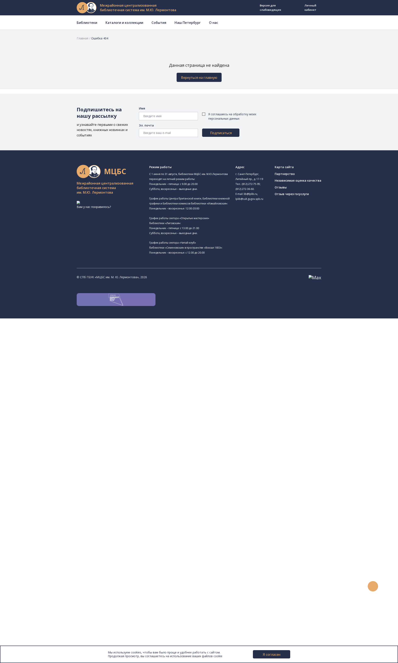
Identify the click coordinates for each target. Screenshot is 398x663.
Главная (82, 38)
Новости (19, 555)
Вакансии (20, 630)
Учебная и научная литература (42, 467)
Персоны (19, 574)
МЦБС (17, 616)
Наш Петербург (188, 22)
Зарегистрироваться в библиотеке (44, 523)
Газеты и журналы (33, 472)
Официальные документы (31, 639)
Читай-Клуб (32, 397)
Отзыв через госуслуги (292, 194)
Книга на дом (29, 537)
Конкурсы (20, 560)
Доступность (22, 625)
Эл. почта (146, 125)
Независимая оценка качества (298, 180)
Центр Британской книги (41, 425)
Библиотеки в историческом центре (52, 597)
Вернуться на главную (199, 77)
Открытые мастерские (40, 411)
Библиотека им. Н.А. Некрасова (46, 369)
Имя (142, 108)
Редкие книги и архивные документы (46, 476)
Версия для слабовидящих (270, 8)
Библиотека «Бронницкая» (48, 383)
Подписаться (221, 133)
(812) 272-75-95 (251, 184)
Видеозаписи (22, 583)
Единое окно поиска (34, 444)
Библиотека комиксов (39, 430)
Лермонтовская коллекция (45, 490)
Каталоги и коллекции (124, 22)
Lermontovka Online (27, 579)
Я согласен (271, 654)
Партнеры (20, 634)
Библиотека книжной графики (45, 421)
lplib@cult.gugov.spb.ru (249, 199)
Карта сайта (284, 167)
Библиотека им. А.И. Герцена (44, 373)
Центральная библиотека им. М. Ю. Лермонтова (58, 330)
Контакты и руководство (31, 620)
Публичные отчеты (26, 644)
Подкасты (20, 588)
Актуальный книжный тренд (39, 546)
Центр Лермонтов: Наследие (44, 402)
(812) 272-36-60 (244, 189)
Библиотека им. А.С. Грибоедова (47, 355)
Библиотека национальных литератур (57, 416)
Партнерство (285, 174)
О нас (213, 22)
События (159, 22)
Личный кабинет (310, 8)
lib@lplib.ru (250, 194)
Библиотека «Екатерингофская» (52, 339)
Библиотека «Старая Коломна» (46, 364)
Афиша (18, 569)
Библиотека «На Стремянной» (51, 344)
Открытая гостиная (38, 406)
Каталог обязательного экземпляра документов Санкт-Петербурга (68, 453)
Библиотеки (87, 22)
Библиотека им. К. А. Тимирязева (47, 334)
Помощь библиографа (36, 527)
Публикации (21, 606)
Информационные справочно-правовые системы (54, 481)
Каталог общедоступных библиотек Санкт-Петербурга (59, 449)
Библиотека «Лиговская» (47, 350)
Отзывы (281, 187)
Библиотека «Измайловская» (44, 359)
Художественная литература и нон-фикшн (50, 463)
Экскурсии (20, 602)
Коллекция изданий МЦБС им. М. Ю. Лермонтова (61, 495)
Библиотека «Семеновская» (43, 378)
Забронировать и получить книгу (43, 532)
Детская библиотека (38, 388)
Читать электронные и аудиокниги (44, 541)
